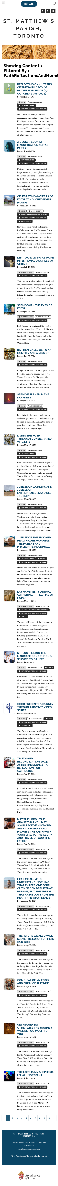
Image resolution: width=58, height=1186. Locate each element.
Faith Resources (27, 105)
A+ (43, 11)
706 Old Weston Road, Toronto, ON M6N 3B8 (29, 1142)
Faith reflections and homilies (33, 109)
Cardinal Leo (25, 221)
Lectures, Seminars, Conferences (34, 610)
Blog (22, 102)
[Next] (54, 1118)
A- (48, 11)
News (22, 211)
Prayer (42, 559)
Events (23, 616)
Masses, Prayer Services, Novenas (34, 214)
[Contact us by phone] (55, 3)
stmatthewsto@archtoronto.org (29, 1149)
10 (49, 1118)
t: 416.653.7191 (29, 1146)
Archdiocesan (36, 102)
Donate (29, 4)
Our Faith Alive (26, 272)
